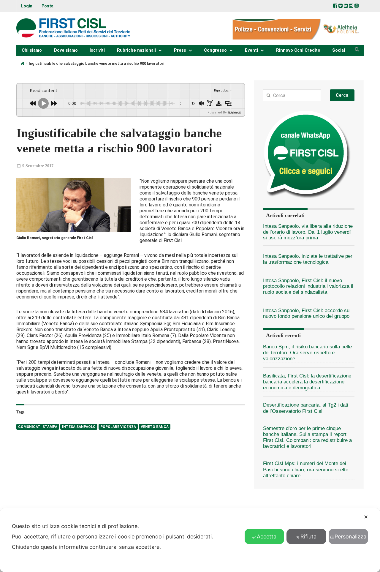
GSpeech (234, 112)
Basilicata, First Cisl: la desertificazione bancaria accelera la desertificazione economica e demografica (307, 382)
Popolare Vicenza (118, 427)
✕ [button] (366, 517)
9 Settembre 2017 (37, 166)
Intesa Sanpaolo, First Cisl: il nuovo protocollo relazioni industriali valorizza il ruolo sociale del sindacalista (308, 286)
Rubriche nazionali (136, 50)
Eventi (251, 50)
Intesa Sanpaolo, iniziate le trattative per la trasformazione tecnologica (307, 259)
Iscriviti (97, 50)
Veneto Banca (155, 427)
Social (338, 50)
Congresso (215, 50)
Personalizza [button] (350, 536)
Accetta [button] (266, 536)
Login (26, 6)
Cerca (342, 95)
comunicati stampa (37, 427)
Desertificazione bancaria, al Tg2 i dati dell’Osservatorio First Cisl (305, 408)
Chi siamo (32, 50)
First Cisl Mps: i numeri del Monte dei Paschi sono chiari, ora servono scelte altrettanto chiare (305, 469)
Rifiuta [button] (308, 536)
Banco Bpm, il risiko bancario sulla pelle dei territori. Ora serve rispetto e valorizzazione (307, 352)
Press (180, 50)
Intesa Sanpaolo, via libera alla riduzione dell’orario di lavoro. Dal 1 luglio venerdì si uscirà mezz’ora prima (308, 232)
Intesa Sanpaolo (79, 427)
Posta (47, 6)
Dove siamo (66, 50)
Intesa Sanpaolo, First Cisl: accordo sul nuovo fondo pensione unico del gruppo (307, 313)
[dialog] (190, 540)
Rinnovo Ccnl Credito (298, 50)
